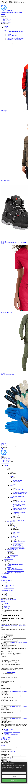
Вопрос (3, 685)
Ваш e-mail (3, 699)
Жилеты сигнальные (18, 506)
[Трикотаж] (12, 551)
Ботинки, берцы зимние (19, 541)
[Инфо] (7, 560)
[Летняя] (13, 476)
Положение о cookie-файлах (14, 39)
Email (2, 640)
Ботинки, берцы (17, 531)
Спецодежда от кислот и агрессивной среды (19, 505)
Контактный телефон (6, 688)
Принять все (14, 780)
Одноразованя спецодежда (19, 508)
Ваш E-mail (3, 690)
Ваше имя (3, 637)
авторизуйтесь (11, 672)
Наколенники (16, 513)
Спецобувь (3, 241)
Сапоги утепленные (18, 543)
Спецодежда (4, 110)
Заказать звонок (5, 23)
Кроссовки (15, 536)
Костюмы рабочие (17, 480)
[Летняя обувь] (16, 527)
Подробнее (16, 768)
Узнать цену (9, 634)
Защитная (15, 111)
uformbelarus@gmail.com (10, 595)
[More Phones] (11, 580)
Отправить (3, 643)
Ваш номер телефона (6, 639)
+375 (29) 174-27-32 (6, 460)
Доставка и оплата (8, 28)
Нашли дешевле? (11, 645)
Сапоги (14, 533)
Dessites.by (12, 751)
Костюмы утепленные (18, 496)
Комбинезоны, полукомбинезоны (17, 482)
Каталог (6, 27)
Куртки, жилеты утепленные (20, 492)
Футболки (11, 374)
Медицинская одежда (6, 312)
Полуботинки (16, 532)
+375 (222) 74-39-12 (6, 461)
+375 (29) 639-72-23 (6, 459)
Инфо (5, 30)
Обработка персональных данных (15, 38)
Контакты (6, 40)
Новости (9, 32)
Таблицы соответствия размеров (15, 31)
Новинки (3, 111)
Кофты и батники (5, 180)
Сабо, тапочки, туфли (18, 535)
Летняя (7, 111)
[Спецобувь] (12, 523)
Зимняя (11, 111)
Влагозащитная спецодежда (20, 502)
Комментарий (4, 705)
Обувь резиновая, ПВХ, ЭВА (17, 547)
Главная (6, 26)
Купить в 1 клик (4, 647)
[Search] (3, 456)
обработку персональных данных (18, 642)
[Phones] (1, 456)
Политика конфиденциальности (15, 36)
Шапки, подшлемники (18, 520)
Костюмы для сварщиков (19, 501)
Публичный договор (12, 35)
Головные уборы (22, 111)
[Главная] (4, 455)
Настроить (14, 776)
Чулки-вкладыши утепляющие (10, 244)
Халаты (14, 484)
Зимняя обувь (10, 242)
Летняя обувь (4, 242)
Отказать (14, 773)
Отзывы (9, 34)
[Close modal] (11, 636)
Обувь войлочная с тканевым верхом (17, 545)
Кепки (14, 519)
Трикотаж (3, 373)
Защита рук (3, 443)
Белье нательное (5, 374)
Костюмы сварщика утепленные (18, 490)
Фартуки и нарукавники (19, 512)
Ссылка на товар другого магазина (10, 700)
